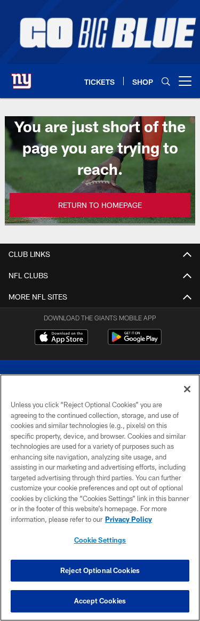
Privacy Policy (128, 519)
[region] (100, 497)
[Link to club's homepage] (21, 76)
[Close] (187, 389)
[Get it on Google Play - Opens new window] (134, 342)
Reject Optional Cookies (100, 570)
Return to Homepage (100, 204)
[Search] (166, 81)
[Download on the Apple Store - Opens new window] (61, 338)
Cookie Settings (100, 540)
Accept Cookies (100, 600)
